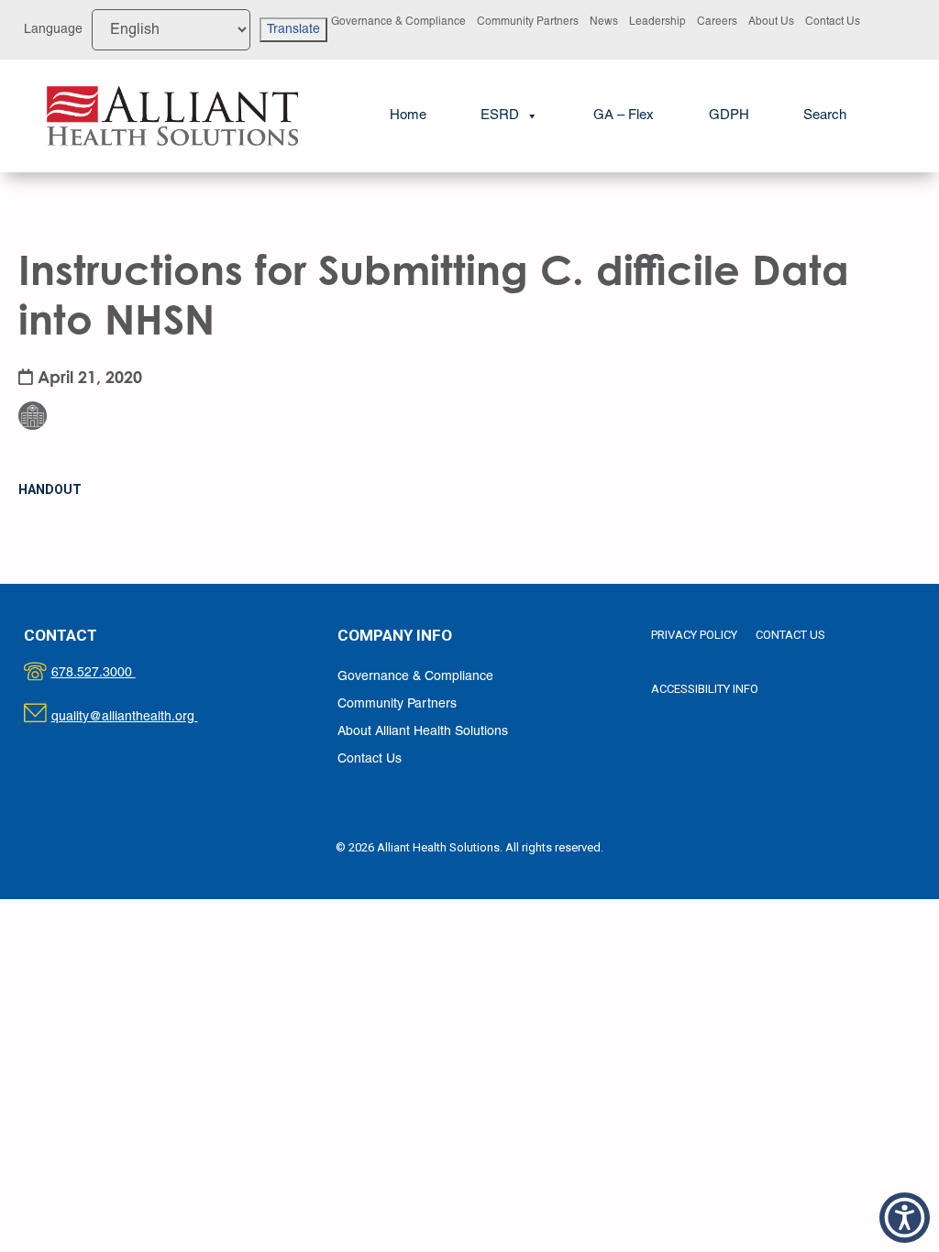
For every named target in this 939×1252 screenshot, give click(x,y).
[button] (825, 116)
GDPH (729, 115)
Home (408, 115)
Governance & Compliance (398, 21)
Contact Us (832, 21)
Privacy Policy (694, 635)
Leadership (657, 21)
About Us (771, 21)
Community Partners (528, 21)
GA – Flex (623, 115)
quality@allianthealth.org (140, 717)
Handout (50, 489)
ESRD (500, 115)
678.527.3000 (112, 673)
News (604, 21)
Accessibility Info (704, 689)
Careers (717, 21)
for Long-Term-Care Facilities (85, 369)
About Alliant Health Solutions (422, 732)
